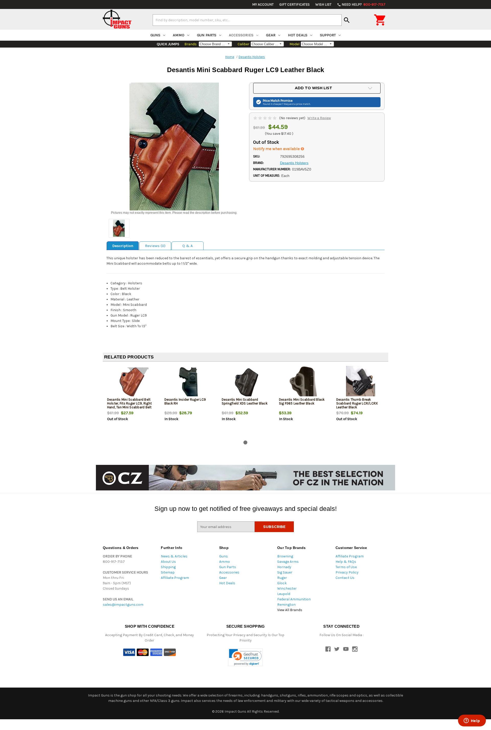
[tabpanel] (131, 402)
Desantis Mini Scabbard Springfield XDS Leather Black (244, 401)
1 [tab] (245, 442)
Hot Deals (297, 35)
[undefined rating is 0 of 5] (265, 118)
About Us (168, 561)
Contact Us (345, 578)
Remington (286, 604)
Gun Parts (206, 35)
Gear (270, 35)
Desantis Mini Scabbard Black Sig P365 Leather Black (302, 401)
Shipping (168, 567)
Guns (155, 35)
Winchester (287, 588)
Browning (285, 556)
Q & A (187, 245)
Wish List (323, 4)
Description (122, 245)
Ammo (178, 35)
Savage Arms (288, 561)
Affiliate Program (175, 578)
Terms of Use (346, 567)
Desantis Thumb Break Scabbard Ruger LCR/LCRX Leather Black (357, 403)
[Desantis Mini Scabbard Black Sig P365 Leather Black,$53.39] (303, 382)
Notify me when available (277, 148)
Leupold (283, 594)
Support (328, 35)
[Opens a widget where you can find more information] (472, 721)
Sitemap (168, 572)
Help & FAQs (346, 561)
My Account (263, 4)
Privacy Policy (347, 572)
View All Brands (289, 610)
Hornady (284, 567)
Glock (282, 583)
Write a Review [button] (319, 118)
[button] (245, 657)
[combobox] (247, 20)
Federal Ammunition (294, 599)
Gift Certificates (294, 4)
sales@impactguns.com (123, 604)
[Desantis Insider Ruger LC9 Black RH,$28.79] (189, 382)
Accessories (241, 35)
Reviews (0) (155, 245)
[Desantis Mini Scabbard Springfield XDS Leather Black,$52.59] (246, 382)
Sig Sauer (284, 572)
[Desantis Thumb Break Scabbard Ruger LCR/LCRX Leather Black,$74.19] (361, 382)
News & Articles (174, 556)
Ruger (282, 578)
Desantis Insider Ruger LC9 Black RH (185, 401)
